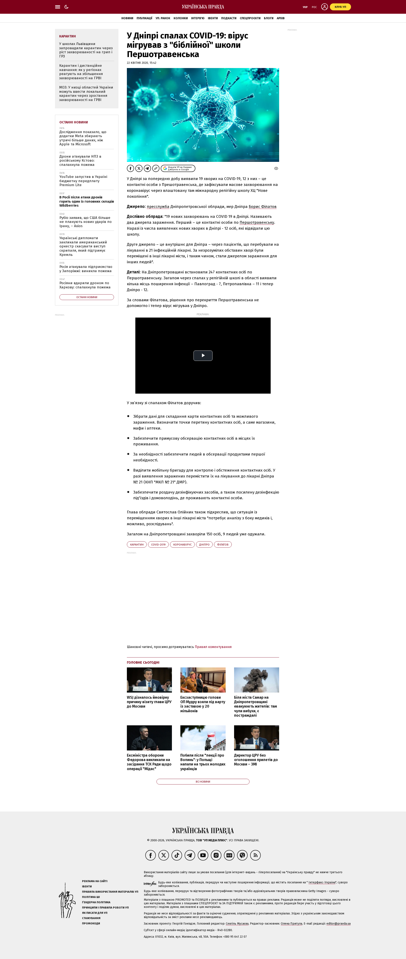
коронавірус (182, 544)
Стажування (91, 918)
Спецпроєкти (250, 18)
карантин (137, 544)
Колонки (181, 18)
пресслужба (158, 206)
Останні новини (73, 122)
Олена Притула (291, 923)
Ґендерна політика (96, 902)
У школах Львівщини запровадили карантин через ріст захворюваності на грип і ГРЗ (86, 50)
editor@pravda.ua (338, 923)
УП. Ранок (163, 18)
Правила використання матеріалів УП (110, 891)
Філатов (223, 544)
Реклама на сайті (94, 881)
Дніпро (204, 544)
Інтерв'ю (197, 18)
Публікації (144, 18)
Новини (127, 18)
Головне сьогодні (143, 662)
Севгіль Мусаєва (237, 923)
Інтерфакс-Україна (322, 882)
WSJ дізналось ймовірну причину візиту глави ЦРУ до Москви (149, 702)
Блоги (268, 18)
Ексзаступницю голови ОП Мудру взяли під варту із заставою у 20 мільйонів (202, 704)
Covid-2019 (158, 544)
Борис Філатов (263, 206)
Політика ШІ (91, 897)
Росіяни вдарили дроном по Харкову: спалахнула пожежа (85, 285)
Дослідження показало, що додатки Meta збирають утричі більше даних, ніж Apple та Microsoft (82, 138)
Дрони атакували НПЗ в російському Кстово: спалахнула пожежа (80, 160)
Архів (281, 18)
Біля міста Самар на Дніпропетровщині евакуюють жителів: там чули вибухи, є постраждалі (255, 706)
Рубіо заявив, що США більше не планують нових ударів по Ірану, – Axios (85, 222)
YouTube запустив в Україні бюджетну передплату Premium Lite (83, 181)
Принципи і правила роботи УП (105, 907)
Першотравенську (257, 222)
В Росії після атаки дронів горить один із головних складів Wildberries (86, 201)
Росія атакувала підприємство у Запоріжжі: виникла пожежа (85, 269)
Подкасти (228, 18)
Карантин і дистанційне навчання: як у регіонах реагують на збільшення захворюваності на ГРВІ (81, 71)
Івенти (213, 18)
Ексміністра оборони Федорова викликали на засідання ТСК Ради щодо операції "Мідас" (149, 762)
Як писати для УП (94, 912)
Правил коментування (213, 647)
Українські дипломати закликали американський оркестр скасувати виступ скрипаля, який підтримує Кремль (83, 246)
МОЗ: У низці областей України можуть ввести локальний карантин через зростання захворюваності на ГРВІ (86, 93)
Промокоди (91, 923)
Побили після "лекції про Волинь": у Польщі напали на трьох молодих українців (202, 762)
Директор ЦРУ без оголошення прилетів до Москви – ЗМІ (256, 760)
